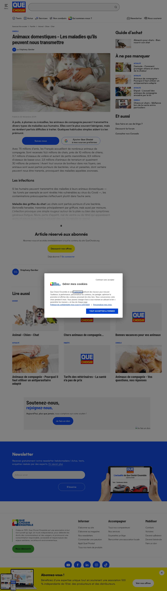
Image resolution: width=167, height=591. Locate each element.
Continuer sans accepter (105, 280)
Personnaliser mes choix (102, 305)
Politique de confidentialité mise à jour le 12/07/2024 (70, 305)
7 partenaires (78, 292)
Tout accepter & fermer (102, 311)
